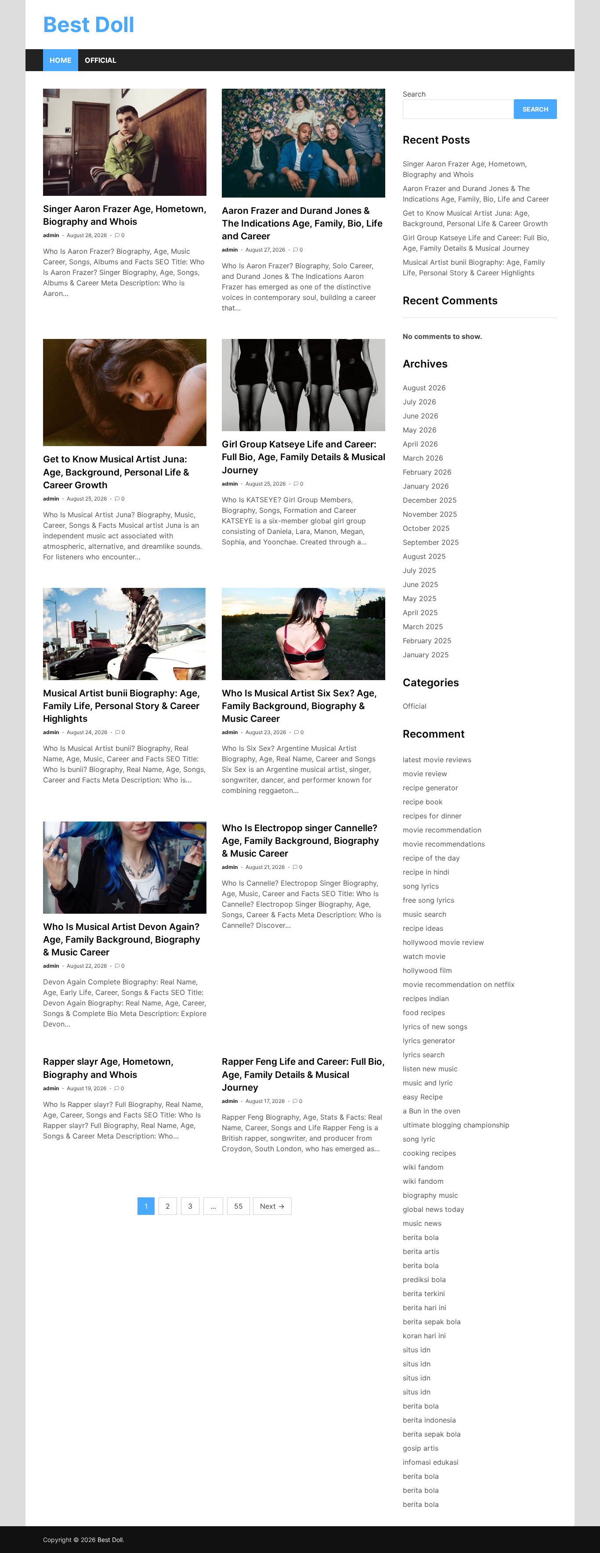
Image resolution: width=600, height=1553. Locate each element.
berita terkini (424, 1293)
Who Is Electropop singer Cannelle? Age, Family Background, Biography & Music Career (300, 840)
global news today (433, 1209)
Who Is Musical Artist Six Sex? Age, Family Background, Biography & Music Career (299, 706)
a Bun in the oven (431, 1110)
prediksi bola (424, 1279)
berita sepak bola (432, 1321)
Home (61, 60)
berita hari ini (424, 1307)
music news (422, 1223)
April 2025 (420, 612)
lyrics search (424, 1054)
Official (100, 60)
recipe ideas (423, 928)
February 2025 (427, 640)
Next (272, 1206)
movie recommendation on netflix (459, 984)
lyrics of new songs (435, 1026)
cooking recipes (429, 1153)
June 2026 (420, 415)
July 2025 (419, 570)
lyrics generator (429, 1040)
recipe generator (430, 787)
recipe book (423, 801)
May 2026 (420, 429)
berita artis (421, 1251)
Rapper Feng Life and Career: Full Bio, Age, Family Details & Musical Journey (303, 1074)
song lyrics (421, 886)
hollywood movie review (443, 942)
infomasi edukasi (431, 1462)
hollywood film (427, 970)
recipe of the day (431, 858)
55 (238, 1206)
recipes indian (426, 998)
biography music (430, 1195)
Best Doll (88, 24)
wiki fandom (423, 1167)
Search (414, 94)
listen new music (430, 1068)
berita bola (421, 1237)
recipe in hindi (426, 872)
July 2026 (419, 401)
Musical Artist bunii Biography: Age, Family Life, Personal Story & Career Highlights (121, 706)
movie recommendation (442, 829)
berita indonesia (429, 1420)
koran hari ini (424, 1335)
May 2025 (420, 598)
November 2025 (430, 514)
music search (424, 914)
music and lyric (428, 1082)
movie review (425, 773)
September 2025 (431, 542)
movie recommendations (444, 844)
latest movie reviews (437, 759)
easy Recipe (423, 1096)
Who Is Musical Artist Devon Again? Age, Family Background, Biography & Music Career (121, 939)
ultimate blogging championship (456, 1125)
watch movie (424, 956)
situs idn (416, 1349)
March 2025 (423, 626)
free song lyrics (428, 900)
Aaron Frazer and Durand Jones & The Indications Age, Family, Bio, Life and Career (302, 223)
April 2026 (420, 444)
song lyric (419, 1139)
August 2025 (424, 556)
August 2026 (424, 387)
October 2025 (426, 528)
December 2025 (430, 500)
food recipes (424, 1012)
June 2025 (420, 584)
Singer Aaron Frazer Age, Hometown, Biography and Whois (465, 169)
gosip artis (420, 1448)
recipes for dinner (432, 815)
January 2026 (426, 486)
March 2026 (423, 458)
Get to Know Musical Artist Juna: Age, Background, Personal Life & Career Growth (116, 472)
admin (51, 235)
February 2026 (427, 472)
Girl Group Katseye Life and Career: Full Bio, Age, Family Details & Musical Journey (303, 457)
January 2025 (426, 654)
